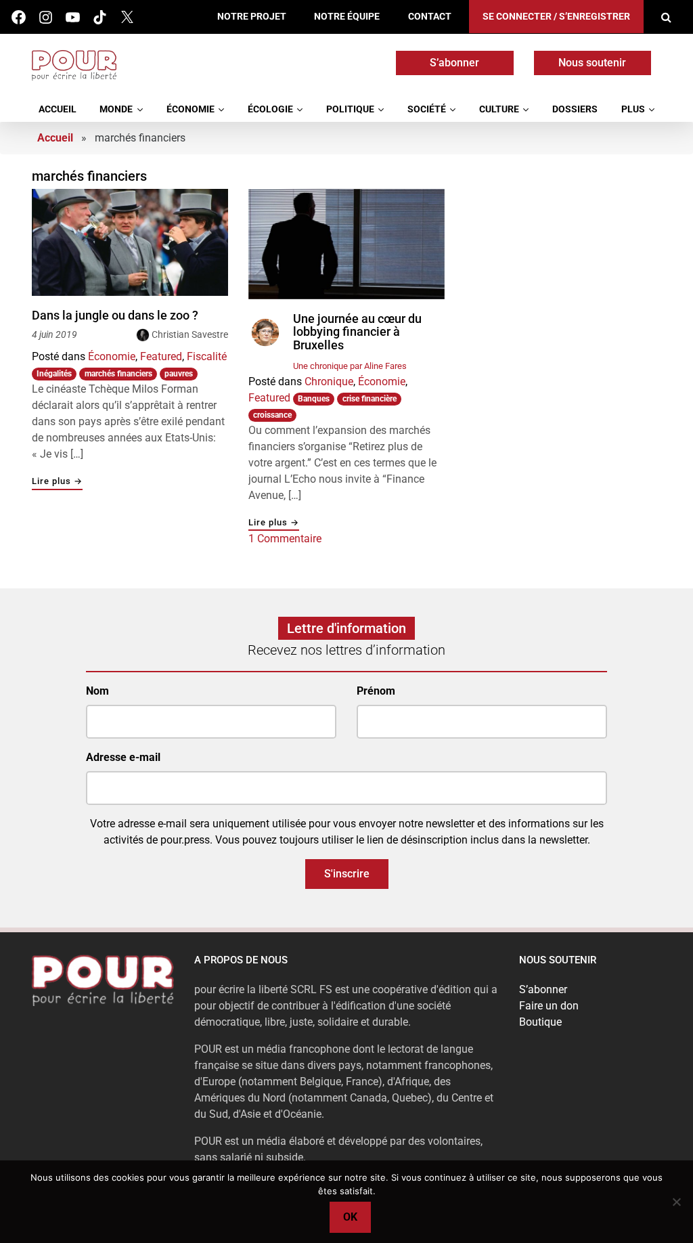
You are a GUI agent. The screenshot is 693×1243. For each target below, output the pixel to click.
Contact (429, 16)
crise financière (369, 399)
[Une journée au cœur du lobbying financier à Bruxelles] (346, 244)
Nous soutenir (592, 62)
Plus (633, 109)
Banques (314, 399)
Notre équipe (347, 16)
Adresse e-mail (123, 757)
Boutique (540, 1022)
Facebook (18, 17)
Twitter (126, 17)
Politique (350, 109)
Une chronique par (350, 366)
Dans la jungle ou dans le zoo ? (115, 315)
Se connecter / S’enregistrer (556, 16)
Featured (161, 356)
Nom (97, 690)
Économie (190, 109)
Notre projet (251, 16)
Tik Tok (99, 17)
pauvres (178, 373)
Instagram (45, 17)
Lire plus (57, 481)
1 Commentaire (284, 538)
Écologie (270, 109)
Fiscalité (207, 356)
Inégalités (54, 373)
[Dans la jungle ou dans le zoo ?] (130, 242)
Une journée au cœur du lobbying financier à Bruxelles (357, 332)
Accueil (57, 109)
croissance (272, 415)
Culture (499, 109)
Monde (116, 109)
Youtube (72, 17)
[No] (676, 1201)
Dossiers (575, 109)
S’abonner (454, 62)
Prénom (376, 690)
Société (426, 109)
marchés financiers (118, 373)
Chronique (329, 381)
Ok (350, 1217)
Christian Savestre (190, 334)
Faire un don (549, 1005)
